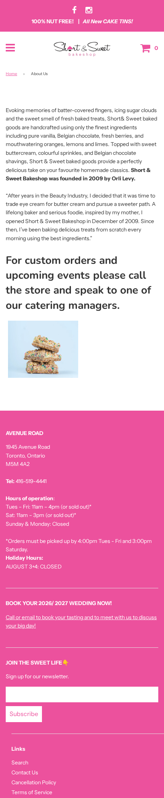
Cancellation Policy (33, 782)
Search (19, 762)
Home (11, 73)
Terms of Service (31, 792)
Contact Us (24, 772)
